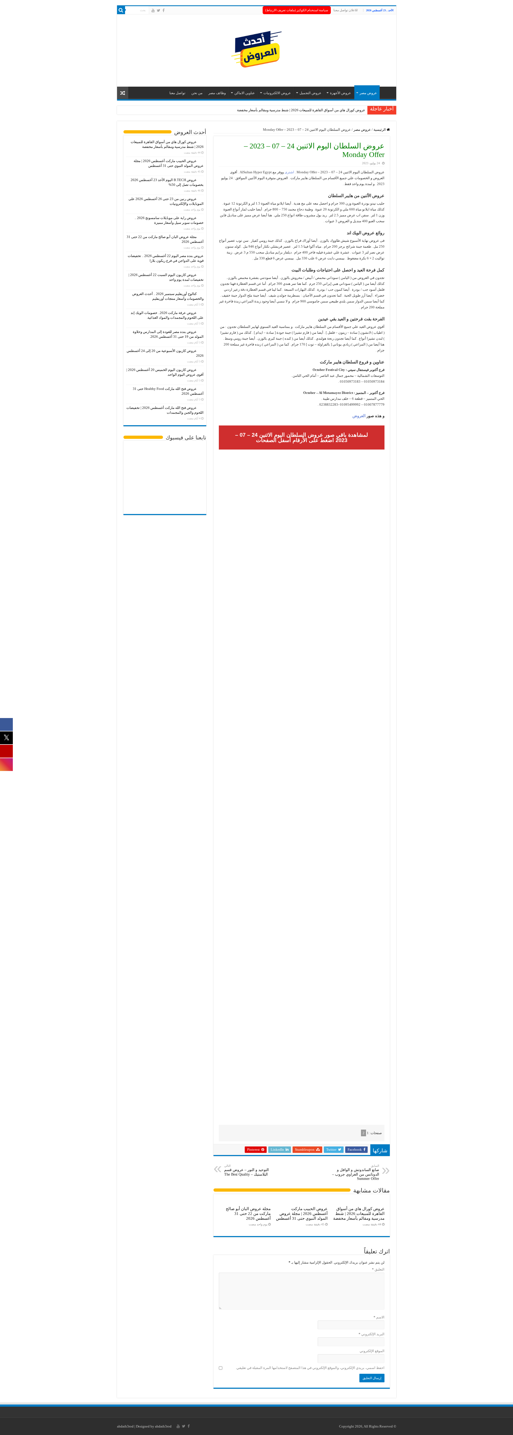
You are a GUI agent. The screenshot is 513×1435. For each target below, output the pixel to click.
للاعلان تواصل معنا (345, 10)
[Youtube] (153, 10)
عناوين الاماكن (244, 93)
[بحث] (121, 10)
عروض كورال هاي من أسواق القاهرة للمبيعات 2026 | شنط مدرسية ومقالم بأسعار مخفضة (301, 110)
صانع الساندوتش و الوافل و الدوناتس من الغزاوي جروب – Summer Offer (355, 1172)
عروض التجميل (310, 93)
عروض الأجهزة (340, 93)
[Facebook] (163, 10)
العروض (359, 416)
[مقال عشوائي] (122, 93)
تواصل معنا (177, 93)
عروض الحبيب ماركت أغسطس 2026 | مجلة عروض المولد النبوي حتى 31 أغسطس (302, 1213)
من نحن (197, 93)
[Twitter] (158, 10)
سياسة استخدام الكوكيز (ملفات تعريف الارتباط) (296, 10)
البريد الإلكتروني (371, 1334)
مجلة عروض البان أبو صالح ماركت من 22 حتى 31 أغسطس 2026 (248, 1213)
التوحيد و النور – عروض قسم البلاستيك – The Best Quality (246, 1170)
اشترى (289, 172)
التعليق (378, 1269)
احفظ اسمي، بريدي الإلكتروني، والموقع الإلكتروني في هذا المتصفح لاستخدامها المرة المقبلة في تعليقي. (310, 1368)
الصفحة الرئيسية (387, 92)
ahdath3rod (125, 1426)
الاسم (379, 1317)
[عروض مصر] (256, 49)
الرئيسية (380, 130)
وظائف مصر (217, 93)
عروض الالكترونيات (277, 93)
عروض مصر (368, 93)
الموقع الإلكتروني (372, 1351)
